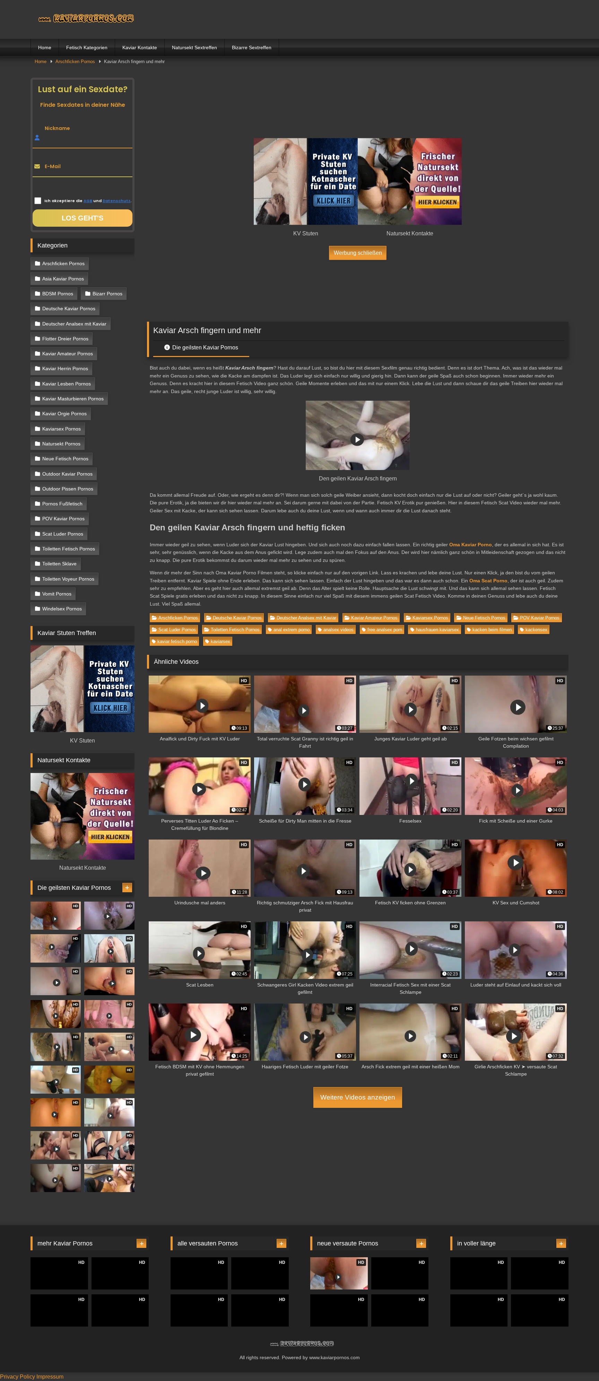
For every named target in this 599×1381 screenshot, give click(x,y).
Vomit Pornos (56, 594)
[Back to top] (577, 1360)
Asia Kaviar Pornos (63, 278)
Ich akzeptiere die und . (87, 200)
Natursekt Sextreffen (194, 47)
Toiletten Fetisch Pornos (235, 629)
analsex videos (338, 629)
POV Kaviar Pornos (539, 617)
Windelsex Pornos (62, 608)
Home (44, 47)
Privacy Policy (17, 1377)
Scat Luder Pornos (177, 629)
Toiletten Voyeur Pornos (68, 579)
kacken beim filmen (492, 629)
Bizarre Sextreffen (251, 47)
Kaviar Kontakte (139, 47)
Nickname (57, 128)
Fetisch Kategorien (86, 47)
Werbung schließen (358, 252)
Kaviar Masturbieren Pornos (73, 398)
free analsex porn (384, 629)
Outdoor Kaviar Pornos (67, 474)
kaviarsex (220, 641)
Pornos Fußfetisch (62, 503)
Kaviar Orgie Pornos (64, 413)
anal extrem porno (292, 629)
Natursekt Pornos (61, 443)
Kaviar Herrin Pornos (65, 368)
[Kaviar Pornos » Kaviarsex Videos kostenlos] (82, 19)
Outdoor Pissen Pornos (67, 489)
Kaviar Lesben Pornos (66, 383)
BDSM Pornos (57, 293)
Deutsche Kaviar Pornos (237, 617)
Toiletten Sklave (59, 563)
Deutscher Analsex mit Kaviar (306, 617)
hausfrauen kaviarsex (437, 629)
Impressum (49, 1377)
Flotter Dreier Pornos (65, 338)
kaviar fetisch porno (177, 641)
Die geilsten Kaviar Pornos (204, 347)
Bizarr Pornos (107, 293)
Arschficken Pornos (75, 61)
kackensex (536, 629)
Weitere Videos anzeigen (357, 1097)
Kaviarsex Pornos (430, 617)
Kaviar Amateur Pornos (374, 617)
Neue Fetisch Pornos (484, 617)
